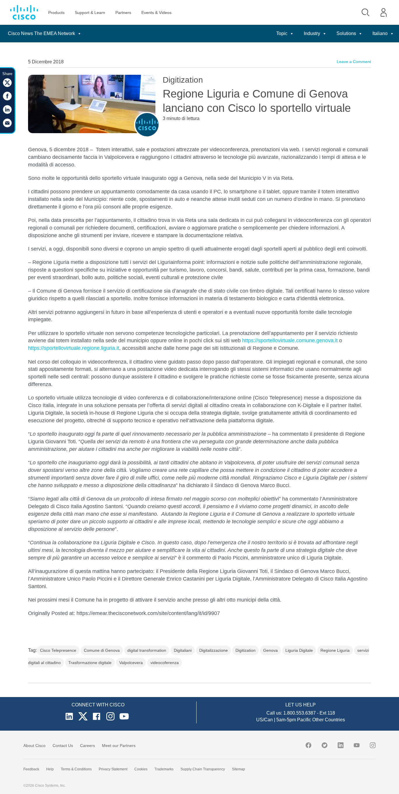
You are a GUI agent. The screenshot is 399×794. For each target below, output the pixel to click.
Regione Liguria (335, 650)
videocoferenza (164, 662)
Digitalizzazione (213, 650)
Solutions (346, 33)
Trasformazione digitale (90, 662)
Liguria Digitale (299, 650)
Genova (270, 650)
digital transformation (146, 650)
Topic (281, 33)
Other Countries (328, 719)
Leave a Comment (354, 61)
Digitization (245, 650)
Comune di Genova (102, 650)
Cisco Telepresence (58, 650)
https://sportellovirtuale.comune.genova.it (290, 340)
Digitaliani (183, 650)
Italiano (380, 33)
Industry (312, 33)
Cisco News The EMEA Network (41, 33)
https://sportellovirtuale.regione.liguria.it (73, 348)
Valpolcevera (131, 662)
